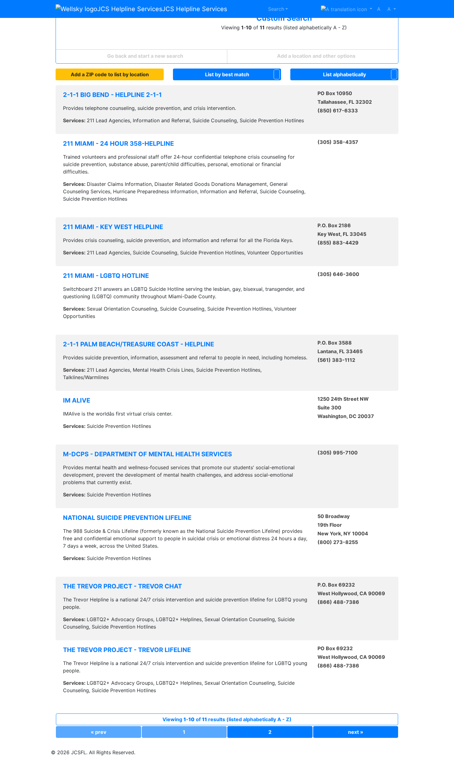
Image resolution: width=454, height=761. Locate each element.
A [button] (384, 9)
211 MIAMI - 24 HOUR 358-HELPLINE (118, 143)
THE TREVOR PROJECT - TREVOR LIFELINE (127, 650)
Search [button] (276, 9)
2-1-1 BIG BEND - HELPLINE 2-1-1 (112, 94)
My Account (304, 6)
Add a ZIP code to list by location (110, 74)
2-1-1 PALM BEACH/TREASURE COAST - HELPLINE (138, 344)
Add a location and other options (315, 56)
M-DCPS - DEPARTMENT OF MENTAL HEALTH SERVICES (147, 454)
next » (355, 732)
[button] (346, 8)
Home (259, 6)
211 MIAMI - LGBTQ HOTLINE (106, 275)
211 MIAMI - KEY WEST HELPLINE (113, 227)
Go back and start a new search (144, 56)
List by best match (227, 74)
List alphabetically (344, 74)
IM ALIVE (76, 400)
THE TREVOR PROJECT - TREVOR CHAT (122, 586)
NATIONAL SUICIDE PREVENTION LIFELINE (127, 517)
